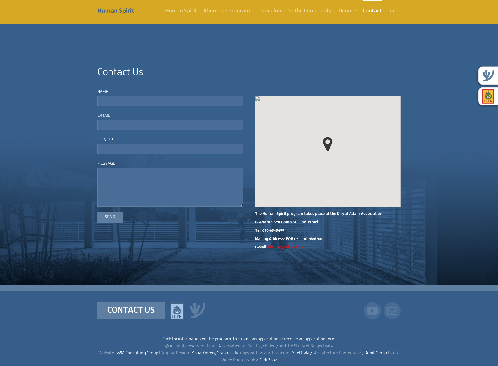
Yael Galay (302, 353)
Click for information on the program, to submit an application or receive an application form (249, 339)
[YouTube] (372, 310)
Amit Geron (376, 353)
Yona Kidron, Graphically (215, 353)
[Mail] (392, 310)
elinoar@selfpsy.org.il (288, 247)
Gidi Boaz (268, 360)
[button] (328, 144)
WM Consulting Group (137, 353)
